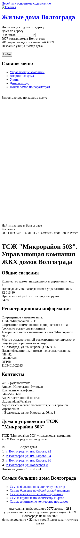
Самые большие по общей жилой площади (40, 490)
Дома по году (19, 83)
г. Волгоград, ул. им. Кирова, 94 (28, 456)
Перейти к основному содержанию (26, 3)
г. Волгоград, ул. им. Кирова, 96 (28, 460)
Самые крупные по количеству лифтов (37, 498)
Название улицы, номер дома (22, 46)
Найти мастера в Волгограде (22, 225)
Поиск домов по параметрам (30, 87)
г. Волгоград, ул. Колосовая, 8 (27, 465)
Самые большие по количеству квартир (37, 486)
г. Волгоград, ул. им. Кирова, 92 (28, 451)
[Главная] (9, 7)
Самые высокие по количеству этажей (36, 494)
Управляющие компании (27, 72)
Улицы (14, 79)
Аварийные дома (22, 76)
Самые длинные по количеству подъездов (39, 501)
